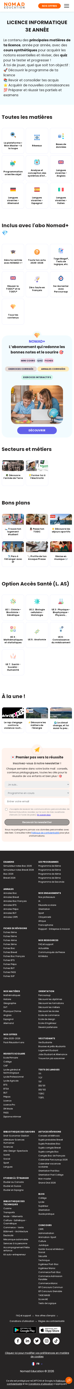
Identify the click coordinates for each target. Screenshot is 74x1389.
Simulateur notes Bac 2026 (17, 865)
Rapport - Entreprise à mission (54, 929)
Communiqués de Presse (51, 952)
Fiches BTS (9, 960)
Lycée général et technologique (11, 1071)
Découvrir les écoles (48, 1011)
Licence (7, 1100)
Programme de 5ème (49, 869)
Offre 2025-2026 (11, 1038)
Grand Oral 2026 (47, 1182)
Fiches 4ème (10, 940)
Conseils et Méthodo (49, 1135)
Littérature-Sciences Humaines (13, 1141)
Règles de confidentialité (51, 1321)
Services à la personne (15, 1243)
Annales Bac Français (15, 901)
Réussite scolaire (47, 905)
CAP (5, 1065)
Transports (9, 1212)
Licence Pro (9, 1104)
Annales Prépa (10, 909)
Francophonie (45, 925)
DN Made (8, 1108)
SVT (5, 1007)
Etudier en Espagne (13, 1190)
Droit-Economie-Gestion (16, 1135)
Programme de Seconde (51, 881)
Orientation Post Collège (50, 1174)
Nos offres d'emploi (45, 1315)
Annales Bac (10, 893)
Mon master (44, 1178)
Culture (42, 1241)
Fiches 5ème (10, 936)
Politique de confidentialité (45, 832)
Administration (46, 1233)
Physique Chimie (12, 1011)
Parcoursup (44, 995)
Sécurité (42, 1256)
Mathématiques (11, 995)
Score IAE (43, 1299)
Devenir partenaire (47, 1027)
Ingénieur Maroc (46, 1268)
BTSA (6, 1088)
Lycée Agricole (10, 1080)
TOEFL (41, 1097)
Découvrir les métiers (49, 1007)
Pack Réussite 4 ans (13, 1042)
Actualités (43, 948)
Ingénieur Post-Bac (48, 1264)
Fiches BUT (9, 968)
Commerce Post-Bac (49, 1272)
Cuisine (7, 1208)
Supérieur (43, 1205)
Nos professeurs (46, 897)
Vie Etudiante (45, 1042)
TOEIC (41, 1093)
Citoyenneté (44, 917)
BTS (5, 1084)
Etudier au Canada (13, 1182)
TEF (40, 1081)
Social (6, 1158)
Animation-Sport (47, 1237)
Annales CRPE (10, 917)
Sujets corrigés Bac (48, 1151)
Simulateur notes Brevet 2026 (18, 869)
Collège (7, 1061)
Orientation (44, 909)
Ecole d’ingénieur (47, 1023)
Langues (8, 1166)
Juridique (43, 1245)
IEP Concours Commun (50, 1287)
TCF (40, 1077)
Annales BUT (10, 913)
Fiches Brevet (10, 952)
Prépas (6, 1096)
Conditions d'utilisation (22, 1321)
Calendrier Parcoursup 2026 (53, 1159)
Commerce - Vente (13, 1227)
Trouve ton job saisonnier (51, 1058)
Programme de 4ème (49, 873)
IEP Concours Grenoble (50, 1291)
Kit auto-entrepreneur (14, 1254)
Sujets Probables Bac (49, 1143)
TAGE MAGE (44, 1295)
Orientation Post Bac (49, 1170)
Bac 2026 (8, 873)
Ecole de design (46, 1019)
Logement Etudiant (48, 1050)
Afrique (42, 921)
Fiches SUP (8, 976)
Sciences (8, 1146)
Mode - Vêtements (13, 1216)
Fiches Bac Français (14, 956)
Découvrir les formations (51, 1003)
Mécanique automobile (15, 1239)
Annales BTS (10, 905)
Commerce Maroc (48, 1283)
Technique (44, 1260)
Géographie (9, 1003)
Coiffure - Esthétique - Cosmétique (15, 1222)
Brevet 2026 (9, 877)
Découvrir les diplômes (50, 999)
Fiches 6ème (10, 932)
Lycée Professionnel (13, 1076)
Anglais (7, 1015)
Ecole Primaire (10, 1057)
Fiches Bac (9, 948)
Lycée (41, 1201)
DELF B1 (41, 1085)
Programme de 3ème (49, 877)
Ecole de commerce (48, 1015)
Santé (6, 1154)
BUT (5, 1092)
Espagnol (8, 1019)
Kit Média (43, 956)
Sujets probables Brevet (50, 1139)
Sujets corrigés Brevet (49, 1147)
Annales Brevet (11, 897)
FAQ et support (45, 944)
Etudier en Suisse (12, 1186)
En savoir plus (44, 814)
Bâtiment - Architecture (15, 1231)
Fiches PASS (9, 972)
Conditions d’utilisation (40, 1383)
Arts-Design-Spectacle (15, 1150)
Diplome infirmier (12, 1116)
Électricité (8, 1235)
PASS (6, 1112)
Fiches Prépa (10, 964)
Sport (41, 913)
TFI (39, 1073)
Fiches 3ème (10, 944)
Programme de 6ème (49, 865)
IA (39, 901)
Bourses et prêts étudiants (52, 1046)
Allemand (8, 1023)
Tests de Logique (47, 1303)
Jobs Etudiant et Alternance (52, 1054)
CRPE (41, 1229)
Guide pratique (46, 1213)
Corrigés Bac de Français (51, 1155)
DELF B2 (42, 1089)
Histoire (7, 999)
